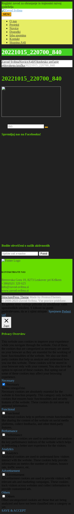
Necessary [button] (8, 380)
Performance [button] (9, 431)
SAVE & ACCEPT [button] (14, 510)
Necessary (12, 384)
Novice (14, 28)
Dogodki (15, 31)
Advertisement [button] (11, 470)
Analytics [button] (7, 449)
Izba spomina (17, 35)
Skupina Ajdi (17, 42)
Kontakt (14, 39)
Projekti (14, 24)
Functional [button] (8, 409)
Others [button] (6, 492)
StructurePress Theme (15, 297)
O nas (13, 21)
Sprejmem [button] (55, 311)
